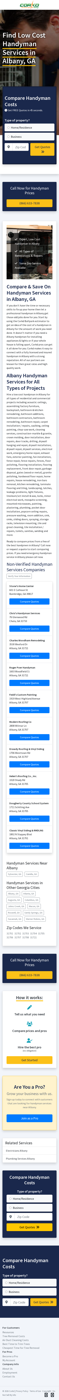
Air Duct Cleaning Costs (15, 1340)
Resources (8, 1332)
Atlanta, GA (28, 893)
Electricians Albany (16, 1150)
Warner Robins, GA (35, 919)
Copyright (46, 1391)
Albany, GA (13, 893)
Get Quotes (42, 147)
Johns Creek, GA (16, 906)
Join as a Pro (29, 1118)
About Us (7, 1368)
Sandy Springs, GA (33, 912)
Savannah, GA (14, 919)
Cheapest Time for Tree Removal (20, 1347)
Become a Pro (10, 1356)
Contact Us (8, 1376)
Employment (9, 1372)
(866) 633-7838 (29, 203)
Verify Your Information (19, 576)
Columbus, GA (31, 899)
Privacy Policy (22, 1391)
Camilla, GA (31, 874)
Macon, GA (34, 906)
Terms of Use (35, 1391)
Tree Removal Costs (13, 1336)
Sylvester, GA (14, 874)
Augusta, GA (14, 899)
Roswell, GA (14, 912)
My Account (8, 1360)
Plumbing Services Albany (20, 1158)
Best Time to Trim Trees (16, 1344)
